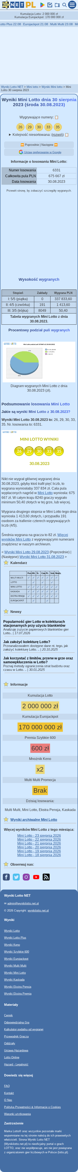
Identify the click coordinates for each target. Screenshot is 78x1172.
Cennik (8, 1015)
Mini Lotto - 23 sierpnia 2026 (39, 835)
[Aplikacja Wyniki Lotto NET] (41, 6)
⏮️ (22, 144)
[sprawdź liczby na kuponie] (49, 6)
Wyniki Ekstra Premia (17, 993)
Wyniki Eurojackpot (16, 958)
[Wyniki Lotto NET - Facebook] (6, 877)
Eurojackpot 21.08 (32, 24)
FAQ (7, 1086)
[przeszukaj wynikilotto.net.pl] (63, 6)
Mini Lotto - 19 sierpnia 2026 (39, 851)
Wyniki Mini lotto (52, 86)
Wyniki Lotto (12, 930)
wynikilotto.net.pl (38, 910)
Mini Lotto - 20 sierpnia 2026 (39, 847)
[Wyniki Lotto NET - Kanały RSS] (46, 877)
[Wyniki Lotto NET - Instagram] (26, 877)
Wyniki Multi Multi (15, 965)
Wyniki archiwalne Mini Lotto (33, 820)
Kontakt (9, 1093)
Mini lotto (32, 86)
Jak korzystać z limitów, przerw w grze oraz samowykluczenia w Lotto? (38, 660)
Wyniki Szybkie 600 (16, 951)
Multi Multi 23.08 (58, 24)
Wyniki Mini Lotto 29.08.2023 (26, 552)
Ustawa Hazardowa (16, 1050)
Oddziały (9, 1043)
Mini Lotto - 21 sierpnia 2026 (39, 843)
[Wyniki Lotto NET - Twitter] (16, 877)
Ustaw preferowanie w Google (42, 152)
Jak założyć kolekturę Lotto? (26, 642)
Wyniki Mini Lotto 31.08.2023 (42, 557)
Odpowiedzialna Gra (16, 1022)
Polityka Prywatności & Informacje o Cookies (32, 1107)
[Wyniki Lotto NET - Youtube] (36, 877)
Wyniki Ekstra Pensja (17, 986)
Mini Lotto (45, 493)
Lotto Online (11, 1057)
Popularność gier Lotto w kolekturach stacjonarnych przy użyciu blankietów (34, 623)
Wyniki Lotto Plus (15, 937)
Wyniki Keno (12, 944)
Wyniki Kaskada (14, 979)
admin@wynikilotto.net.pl (23, 903)
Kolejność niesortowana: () (41, 134)
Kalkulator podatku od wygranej (23, 1029)
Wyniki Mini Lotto (15, 972)
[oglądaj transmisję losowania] (56, 6)
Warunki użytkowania (17, 1114)
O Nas (8, 1100)
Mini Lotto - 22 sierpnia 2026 (39, 839)
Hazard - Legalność (16, 1064)
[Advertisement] (39, 55)
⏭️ (56, 144)
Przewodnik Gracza (16, 1036)
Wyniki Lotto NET (12, 86)
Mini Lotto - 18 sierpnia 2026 (39, 855)
